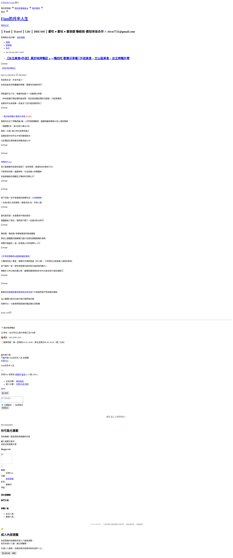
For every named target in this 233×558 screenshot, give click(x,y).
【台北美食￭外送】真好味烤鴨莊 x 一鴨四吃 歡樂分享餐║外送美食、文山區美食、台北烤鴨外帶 (67, 58)
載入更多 (5, 393)
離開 (14, 553)
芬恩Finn (4, 361)
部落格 (9, 45)
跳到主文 (5, 25)
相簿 (8, 42)
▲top (3, 388)
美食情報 (21, 37)
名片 (8, 48)
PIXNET (98, 524)
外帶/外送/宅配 (22, 384)
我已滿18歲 (6, 553)
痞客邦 (18, 374)
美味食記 (20, 381)
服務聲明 (139, 524)
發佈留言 (5, 408)
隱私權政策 (130, 524)
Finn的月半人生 (14, 19)
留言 (23, 374)
